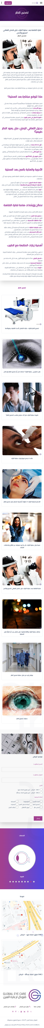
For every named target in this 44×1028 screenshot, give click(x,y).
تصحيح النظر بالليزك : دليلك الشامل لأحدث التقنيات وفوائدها (22, 328)
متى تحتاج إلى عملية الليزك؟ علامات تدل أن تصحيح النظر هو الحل (22, 371)
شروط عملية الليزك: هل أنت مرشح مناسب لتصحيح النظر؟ (22, 415)
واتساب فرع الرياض (8, 1006)
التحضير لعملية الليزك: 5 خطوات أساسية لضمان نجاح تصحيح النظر (22, 501)
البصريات (13, 804)
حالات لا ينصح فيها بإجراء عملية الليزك (22, 458)
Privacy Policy (21, 1024)
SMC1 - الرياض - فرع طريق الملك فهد (29, 789)
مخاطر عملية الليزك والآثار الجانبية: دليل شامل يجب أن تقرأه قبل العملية (22, 633)
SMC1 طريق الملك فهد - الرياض (31, 934)
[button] (34, 881)
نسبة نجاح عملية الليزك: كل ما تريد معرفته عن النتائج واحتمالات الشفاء (22, 546)
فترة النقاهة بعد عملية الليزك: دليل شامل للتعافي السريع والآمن (22, 588)
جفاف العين (11, 807)
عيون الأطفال (25, 807)
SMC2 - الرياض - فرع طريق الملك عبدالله (28, 792)
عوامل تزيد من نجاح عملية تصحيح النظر (22, 675)
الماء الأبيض (36, 801)
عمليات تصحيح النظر (22, 718)
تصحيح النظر (36, 804)
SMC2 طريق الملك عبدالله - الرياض (31, 974)
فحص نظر (37, 807)
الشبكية (13, 801)
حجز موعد (8, 3)
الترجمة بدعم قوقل (10, 1024)
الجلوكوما (26, 801)
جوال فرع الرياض (24, 1006)
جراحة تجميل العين (24, 804)
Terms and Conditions (32, 1024)
